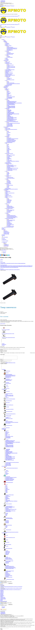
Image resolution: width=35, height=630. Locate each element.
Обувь (8, 205)
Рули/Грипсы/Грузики (7, 265)
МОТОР (8, 91)
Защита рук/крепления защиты (14, 265)
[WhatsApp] (6, 255)
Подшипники (9, 137)
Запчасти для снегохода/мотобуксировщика (13, 123)
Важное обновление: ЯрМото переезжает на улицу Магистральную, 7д (10, 589)
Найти (1, 629)
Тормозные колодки (10, 177)
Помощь (1, 596)
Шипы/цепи (16, 267)
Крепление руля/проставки (14, 269)
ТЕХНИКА (7, 43)
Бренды (1, 600)
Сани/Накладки (9, 78)
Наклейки (4, 266)
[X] (4, 255)
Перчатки (8, 214)
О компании (2, 591)
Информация (2, 595)
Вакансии (1, 593)
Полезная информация (3, 601)
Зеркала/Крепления (22, 265)
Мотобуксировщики (10, 47)
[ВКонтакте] (0, 255)
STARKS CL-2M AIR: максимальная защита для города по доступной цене (11, 586)
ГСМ (8, 144)
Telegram (4, 252)
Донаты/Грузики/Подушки (6, 269)
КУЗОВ (8, 100)
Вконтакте (4, 251)
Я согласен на (8, 362)
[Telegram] (9, 255)
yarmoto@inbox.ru (2, 613)
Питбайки (8, 56)
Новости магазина (4, 582)
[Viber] (5, 255)
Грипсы (1, 269)
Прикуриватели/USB (17, 266)
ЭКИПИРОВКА (7, 191)
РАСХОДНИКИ (7, 128)
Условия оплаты (2, 597)
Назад (4, 40)
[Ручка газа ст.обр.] (10, 285)
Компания (1, 590)
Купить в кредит (2, 323)
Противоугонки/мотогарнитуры (24, 266)
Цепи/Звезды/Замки (10, 185)
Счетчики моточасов (12, 267)
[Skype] (8, 255)
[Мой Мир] (3, 255)
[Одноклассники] (2, 255)
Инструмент (26, 265)
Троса (8, 131)
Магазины (1, 594)
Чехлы (8, 267)
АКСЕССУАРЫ (6, 263)
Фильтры (8, 180)
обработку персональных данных (10, 362)
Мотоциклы (9, 52)
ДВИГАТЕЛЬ (10, 263)
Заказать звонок (2, 2)
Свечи (8, 172)
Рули (19, 269)
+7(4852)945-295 (2, 1)
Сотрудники (2, 592)
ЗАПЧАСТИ (14, 263)
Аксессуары (2, 265)
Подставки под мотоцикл (10, 266)
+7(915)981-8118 (2, 0)
